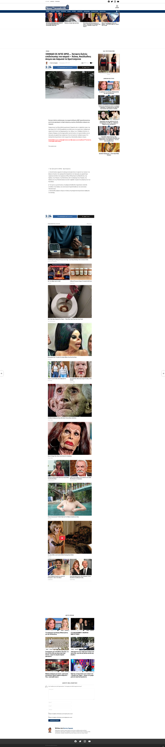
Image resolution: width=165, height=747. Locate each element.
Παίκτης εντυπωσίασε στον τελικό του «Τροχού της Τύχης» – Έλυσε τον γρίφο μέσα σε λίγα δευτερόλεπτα (82, 675)
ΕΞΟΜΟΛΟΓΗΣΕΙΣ (94, 11)
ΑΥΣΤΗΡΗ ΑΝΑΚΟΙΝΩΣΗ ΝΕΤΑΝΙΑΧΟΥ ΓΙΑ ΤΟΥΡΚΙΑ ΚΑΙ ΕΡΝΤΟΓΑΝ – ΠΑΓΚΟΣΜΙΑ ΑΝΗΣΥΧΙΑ (54, 24)
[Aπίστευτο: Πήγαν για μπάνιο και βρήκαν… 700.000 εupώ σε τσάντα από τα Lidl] (110, 17)
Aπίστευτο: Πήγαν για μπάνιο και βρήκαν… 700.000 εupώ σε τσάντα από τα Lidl (110, 24)
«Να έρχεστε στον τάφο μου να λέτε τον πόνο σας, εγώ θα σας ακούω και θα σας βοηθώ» (82, 653)
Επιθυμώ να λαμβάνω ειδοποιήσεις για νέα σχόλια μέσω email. (60, 713)
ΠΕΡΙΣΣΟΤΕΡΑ (102, 11)
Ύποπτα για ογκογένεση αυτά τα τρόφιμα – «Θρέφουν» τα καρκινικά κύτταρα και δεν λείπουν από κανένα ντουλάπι (109, 107)
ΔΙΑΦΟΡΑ (66, 630)
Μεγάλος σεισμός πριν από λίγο (72, 23)
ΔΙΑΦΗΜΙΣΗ (52, 1)
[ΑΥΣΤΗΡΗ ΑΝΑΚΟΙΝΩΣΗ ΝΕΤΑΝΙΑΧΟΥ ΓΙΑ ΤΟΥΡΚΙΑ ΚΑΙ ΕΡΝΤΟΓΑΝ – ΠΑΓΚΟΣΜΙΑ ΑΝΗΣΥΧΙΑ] (54, 17)
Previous (46, 21)
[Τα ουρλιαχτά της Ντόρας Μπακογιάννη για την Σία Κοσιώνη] (57, 624)
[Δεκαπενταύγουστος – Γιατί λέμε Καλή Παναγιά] (109, 147)
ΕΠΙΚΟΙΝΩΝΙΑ (57, 1)
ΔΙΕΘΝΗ (69, 11)
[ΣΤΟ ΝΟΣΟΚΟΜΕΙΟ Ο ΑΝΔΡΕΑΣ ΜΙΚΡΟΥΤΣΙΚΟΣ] (82, 624)
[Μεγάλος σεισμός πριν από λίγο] (73, 17)
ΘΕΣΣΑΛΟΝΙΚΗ (87, 11)
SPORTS (74, 11)
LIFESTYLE (79, 11)
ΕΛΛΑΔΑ (57, 11)
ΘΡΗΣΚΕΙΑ (77, 649)
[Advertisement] (82, 39)
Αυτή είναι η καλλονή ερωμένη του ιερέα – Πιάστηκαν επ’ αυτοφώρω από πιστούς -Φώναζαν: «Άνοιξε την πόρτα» (91, 25)
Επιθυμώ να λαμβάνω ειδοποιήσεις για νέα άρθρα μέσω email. (60, 717)
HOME (47, 11)
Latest (117, 7)
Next (119, 21)
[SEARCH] (119, 11)
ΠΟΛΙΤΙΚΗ (53, 11)
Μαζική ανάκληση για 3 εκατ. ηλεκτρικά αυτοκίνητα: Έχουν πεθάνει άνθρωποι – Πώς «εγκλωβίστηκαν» (56, 675)
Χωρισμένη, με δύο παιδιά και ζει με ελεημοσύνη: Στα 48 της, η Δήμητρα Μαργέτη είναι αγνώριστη (109, 123)
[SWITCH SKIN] (116, 11)
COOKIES (47, 1)
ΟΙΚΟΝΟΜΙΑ (63, 11)
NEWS (62, 630)
